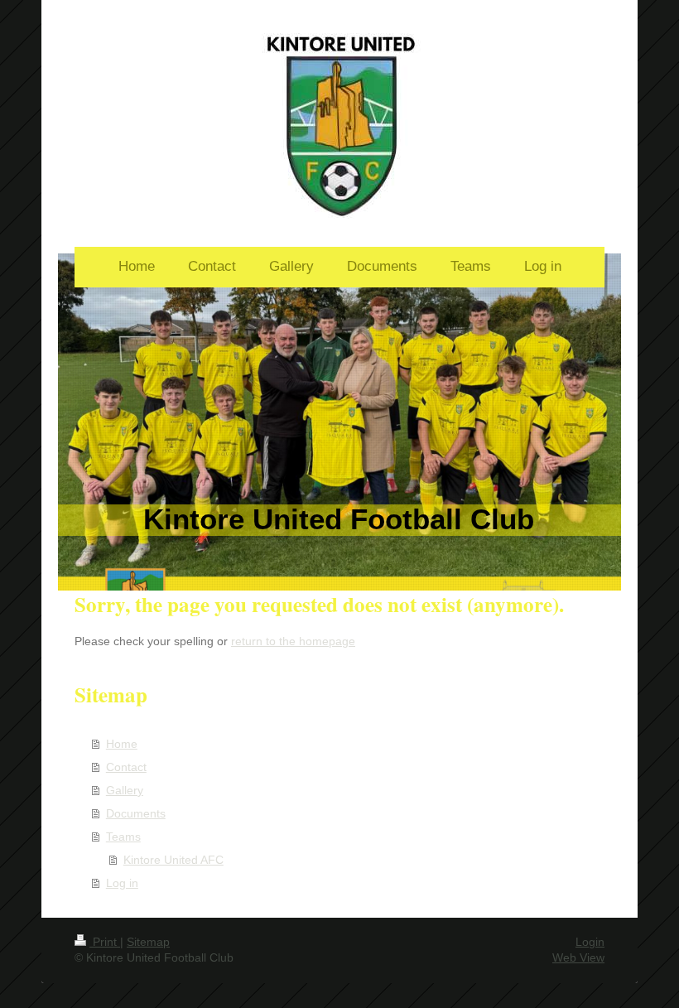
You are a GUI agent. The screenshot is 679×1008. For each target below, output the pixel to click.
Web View (578, 957)
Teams (123, 836)
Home (121, 743)
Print (104, 941)
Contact (126, 767)
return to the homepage (293, 641)
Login (589, 941)
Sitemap (148, 941)
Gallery (124, 790)
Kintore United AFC (173, 859)
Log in (122, 883)
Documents (136, 813)
